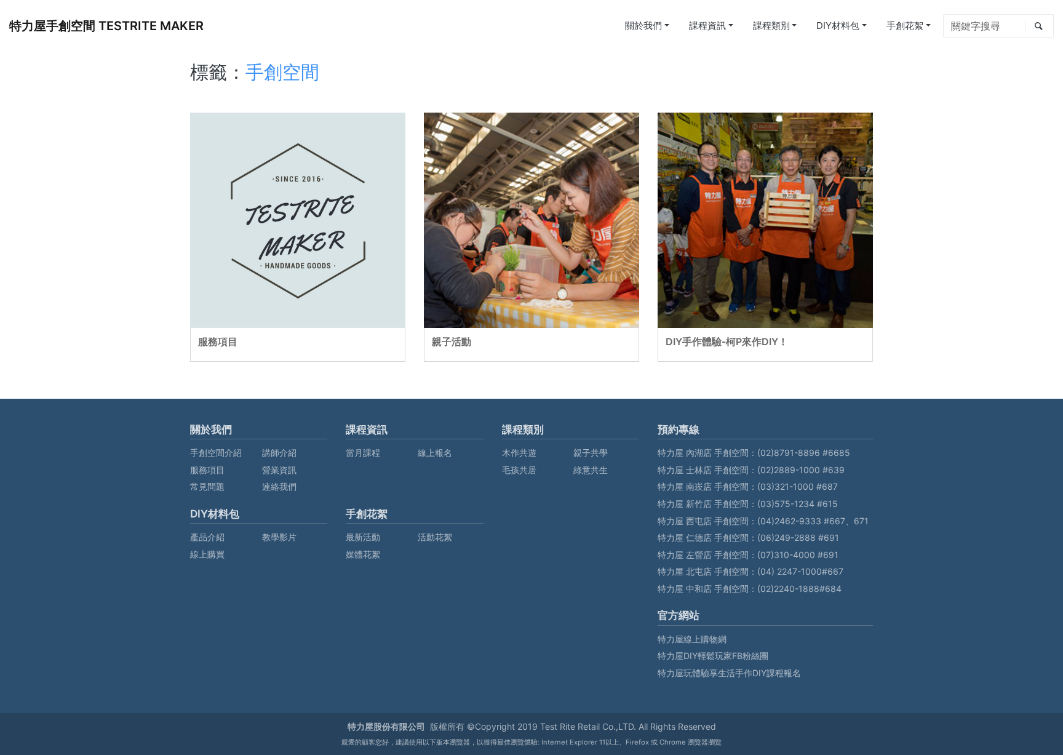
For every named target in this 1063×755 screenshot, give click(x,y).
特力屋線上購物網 (692, 639)
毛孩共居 (519, 470)
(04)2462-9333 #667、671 (813, 521)
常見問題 (207, 486)
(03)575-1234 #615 (797, 503)
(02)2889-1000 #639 (801, 470)
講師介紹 (279, 452)
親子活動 (451, 341)
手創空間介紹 (216, 452)
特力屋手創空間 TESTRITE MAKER (106, 25)
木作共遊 (519, 452)
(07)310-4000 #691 (797, 554)
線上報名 (435, 452)
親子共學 (590, 452)
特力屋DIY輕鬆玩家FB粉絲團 (713, 655)
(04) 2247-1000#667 (800, 571)
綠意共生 (590, 470)
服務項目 (217, 341)
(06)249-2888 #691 (798, 537)
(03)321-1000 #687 (797, 486)
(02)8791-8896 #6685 (803, 452)
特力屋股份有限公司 (386, 726)
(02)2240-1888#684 (799, 588)
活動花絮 (435, 537)
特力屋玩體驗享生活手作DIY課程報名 (729, 673)
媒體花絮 (363, 554)
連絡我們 (279, 486)
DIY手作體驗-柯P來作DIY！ (727, 341)
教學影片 (279, 537)
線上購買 (207, 554)
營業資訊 (279, 470)
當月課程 (363, 452)
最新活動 (363, 537)
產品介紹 (207, 537)
